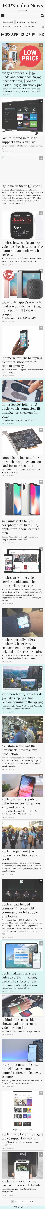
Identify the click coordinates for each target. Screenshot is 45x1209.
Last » (31, 1201)
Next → (24, 1201)
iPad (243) (17, 26)
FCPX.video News (22, 5)
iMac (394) (32, 22)
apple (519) (21, 22)
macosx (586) (8, 22)
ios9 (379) (6, 26)
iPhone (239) (29, 26)
